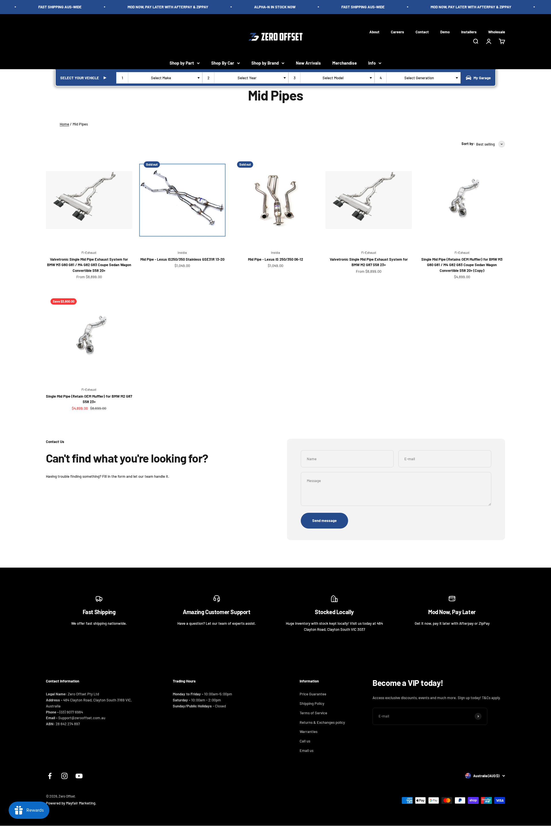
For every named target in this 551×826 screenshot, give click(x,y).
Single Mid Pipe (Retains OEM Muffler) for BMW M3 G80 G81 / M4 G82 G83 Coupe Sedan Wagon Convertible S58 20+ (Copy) (462, 265)
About (374, 31)
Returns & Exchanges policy (322, 722)
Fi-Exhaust (89, 252)
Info (372, 62)
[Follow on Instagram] (64, 776)
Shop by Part (182, 62)
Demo (445, 31)
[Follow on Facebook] (50, 776)
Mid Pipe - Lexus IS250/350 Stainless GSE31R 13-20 (182, 259)
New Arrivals (308, 62)
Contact (422, 31)
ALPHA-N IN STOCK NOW (268, 7)
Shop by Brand (265, 62)
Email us (306, 750)
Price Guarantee (313, 694)
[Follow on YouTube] (79, 776)
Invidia (182, 252)
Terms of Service (313, 713)
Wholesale (496, 31)
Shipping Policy (312, 703)
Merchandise (344, 62)
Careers (397, 31)
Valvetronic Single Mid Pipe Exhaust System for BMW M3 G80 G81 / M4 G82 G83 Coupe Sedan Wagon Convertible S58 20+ (89, 265)
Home (64, 124)
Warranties (308, 731)
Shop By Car (222, 62)
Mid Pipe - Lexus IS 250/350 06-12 (275, 259)
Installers (469, 31)
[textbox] (162, 77)
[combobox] (159, 78)
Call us (305, 741)
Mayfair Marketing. (81, 803)
